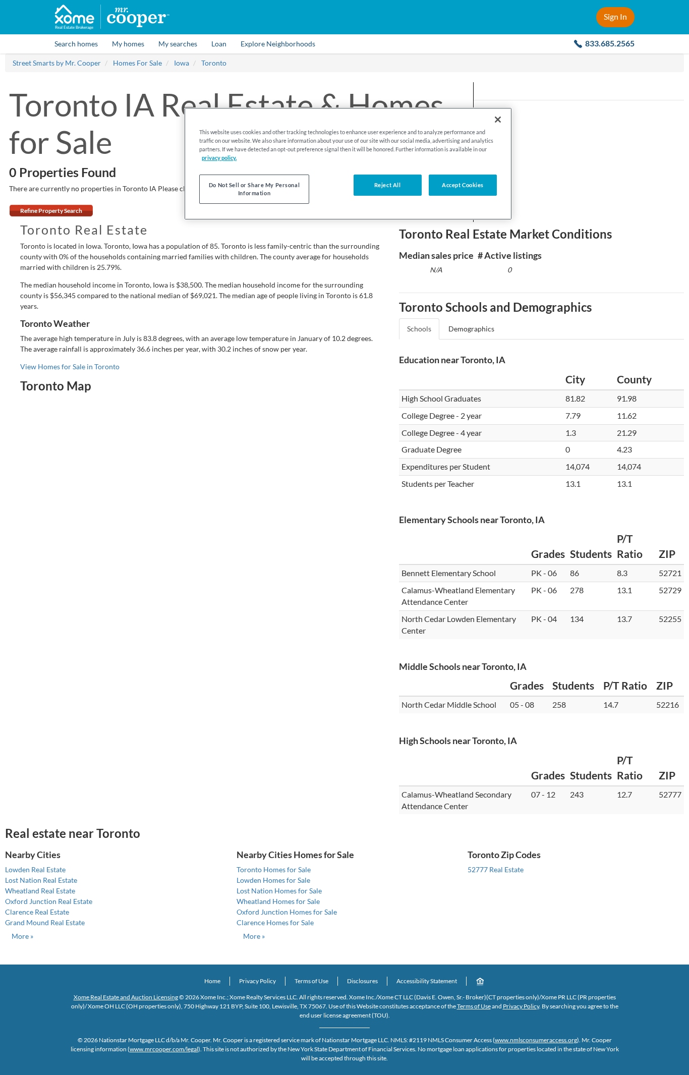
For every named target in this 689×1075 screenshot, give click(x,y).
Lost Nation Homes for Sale (279, 890)
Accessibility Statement (426, 981)
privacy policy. (219, 157)
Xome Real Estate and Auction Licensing (126, 997)
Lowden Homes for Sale (273, 880)
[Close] (498, 119)
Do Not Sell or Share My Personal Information (254, 189)
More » (22, 936)
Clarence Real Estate (37, 912)
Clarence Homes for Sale (275, 922)
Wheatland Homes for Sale (278, 901)
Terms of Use (311, 981)
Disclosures (362, 981)
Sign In (615, 16)
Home (212, 981)
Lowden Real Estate (35, 869)
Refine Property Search (51, 210)
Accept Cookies (463, 185)
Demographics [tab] (471, 328)
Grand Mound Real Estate (45, 922)
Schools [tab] (419, 328)
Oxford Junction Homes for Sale (287, 912)
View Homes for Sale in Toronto (70, 366)
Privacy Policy (257, 981)
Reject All (387, 185)
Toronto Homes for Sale (274, 869)
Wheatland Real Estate (40, 890)
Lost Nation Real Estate (41, 880)
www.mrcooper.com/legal (164, 1049)
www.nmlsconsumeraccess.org (536, 1040)
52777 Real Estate (496, 869)
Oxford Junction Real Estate (48, 901)
